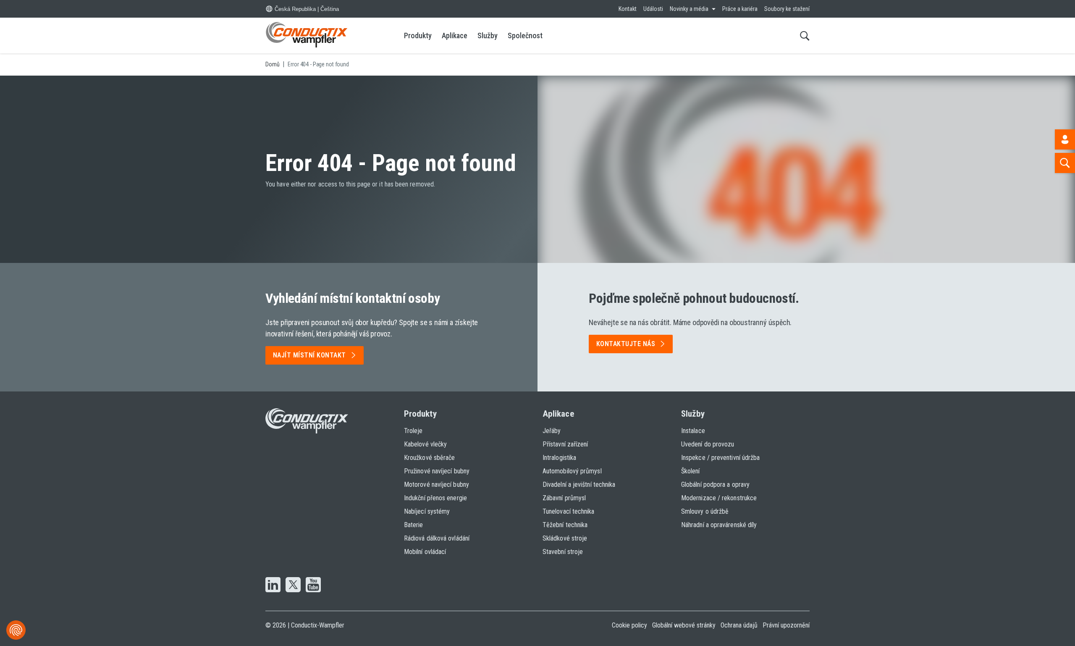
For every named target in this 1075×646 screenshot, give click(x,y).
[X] (293, 585)
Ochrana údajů (739, 625)
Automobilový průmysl (572, 471)
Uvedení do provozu (707, 444)
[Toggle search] (805, 35)
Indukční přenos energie (435, 498)
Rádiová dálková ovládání (436, 538)
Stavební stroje (563, 552)
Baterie (413, 525)
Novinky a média (689, 8)
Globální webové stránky (684, 625)
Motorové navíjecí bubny (436, 484)
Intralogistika (559, 458)
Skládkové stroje (565, 538)
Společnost (525, 35)
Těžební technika (565, 525)
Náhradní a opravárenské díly (719, 525)
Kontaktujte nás (625, 344)
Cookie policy (629, 625)
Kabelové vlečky (425, 444)
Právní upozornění (786, 625)
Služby (487, 35)
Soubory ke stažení (787, 8)
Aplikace (454, 35)
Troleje (413, 431)
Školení (690, 471)
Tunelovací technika (569, 511)
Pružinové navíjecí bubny (436, 471)
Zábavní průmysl (564, 498)
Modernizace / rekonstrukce (719, 498)
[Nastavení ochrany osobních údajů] (16, 630)
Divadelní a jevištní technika (579, 484)
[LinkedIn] (273, 585)
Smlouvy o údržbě (705, 511)
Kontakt (628, 8)
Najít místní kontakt (309, 355)
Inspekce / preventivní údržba (720, 458)
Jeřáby (552, 431)
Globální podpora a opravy (715, 484)
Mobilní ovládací (425, 552)
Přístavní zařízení (565, 444)
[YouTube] (313, 585)
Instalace (693, 431)
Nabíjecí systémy (427, 511)
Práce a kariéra (740, 8)
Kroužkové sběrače (429, 458)
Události (653, 8)
